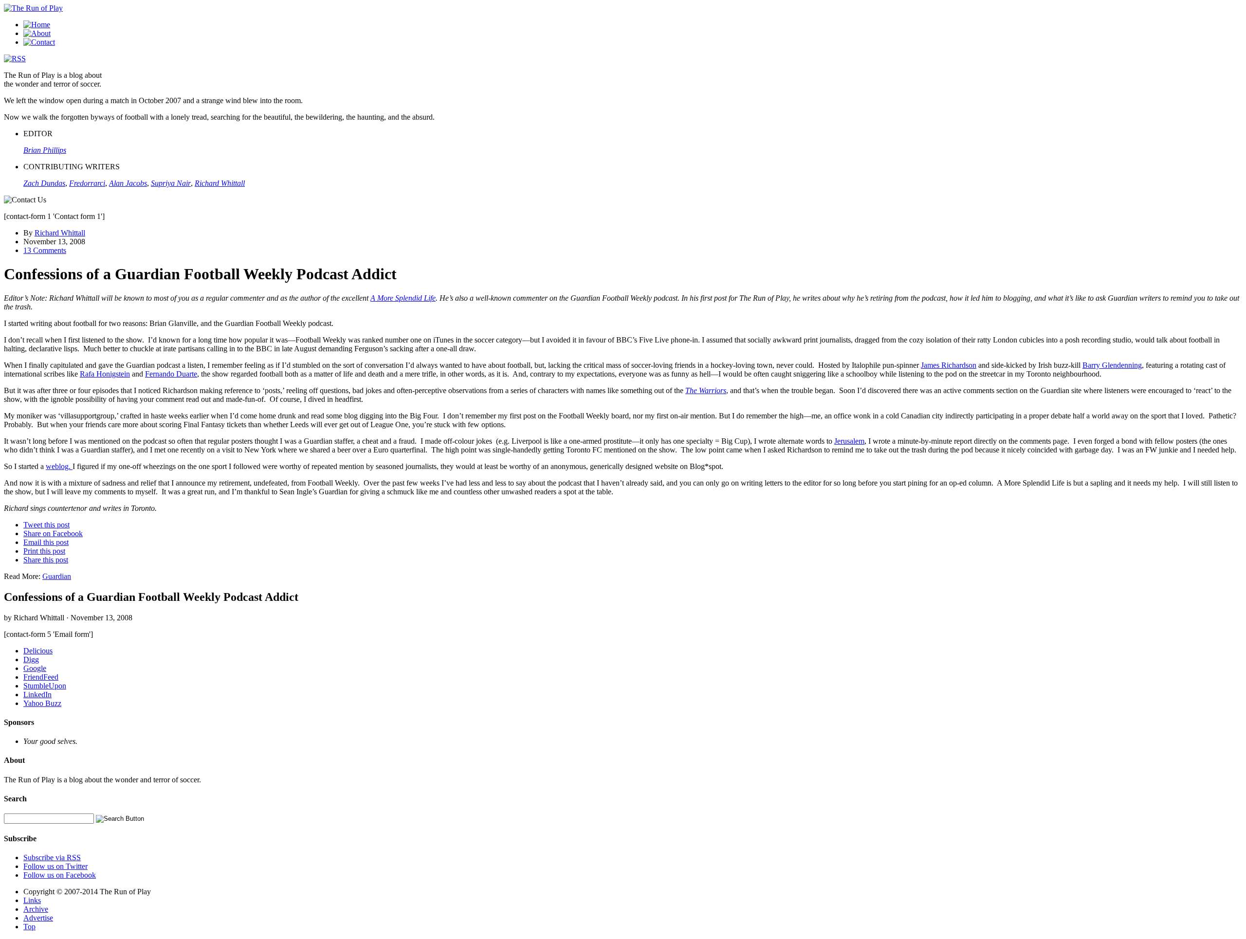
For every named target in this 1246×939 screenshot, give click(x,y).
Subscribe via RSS (52, 857)
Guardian (56, 576)
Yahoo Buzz (42, 703)
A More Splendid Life (403, 298)
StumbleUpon (44, 686)
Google (34, 668)
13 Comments (44, 250)
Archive (35, 909)
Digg (31, 659)
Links (32, 900)
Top (29, 926)
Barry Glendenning (1112, 365)
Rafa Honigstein (105, 374)
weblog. (59, 466)
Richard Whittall (60, 233)
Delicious (38, 651)
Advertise (38, 918)
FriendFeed (40, 677)
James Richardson (948, 365)
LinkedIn (37, 694)
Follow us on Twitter (55, 866)
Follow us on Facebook (59, 875)
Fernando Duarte (171, 374)
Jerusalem (849, 441)
